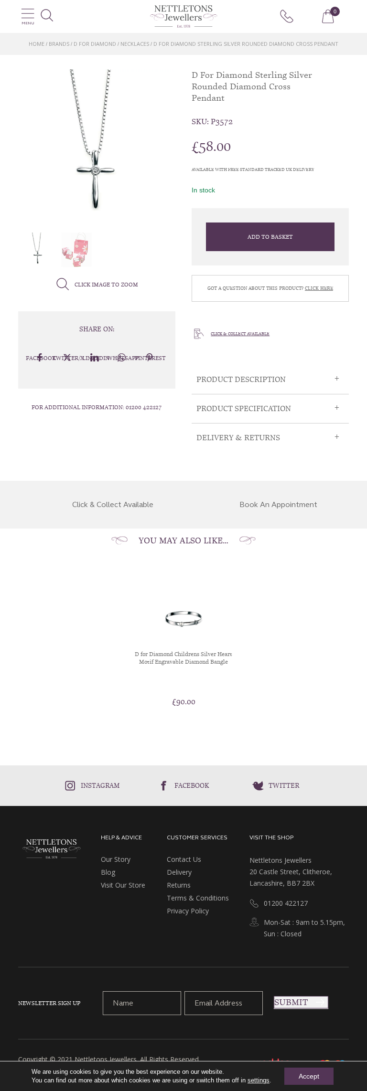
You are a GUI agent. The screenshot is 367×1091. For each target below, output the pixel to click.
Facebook (191, 785)
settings (259, 1080)
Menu (28, 23)
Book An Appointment (278, 504)
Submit (291, 1002)
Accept (309, 1076)
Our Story (115, 859)
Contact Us (184, 859)
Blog (108, 872)
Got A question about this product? (270, 288)
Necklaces (134, 43)
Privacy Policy (188, 910)
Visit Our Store (123, 885)
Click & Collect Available (240, 333)
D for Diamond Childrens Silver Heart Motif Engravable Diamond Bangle (183, 658)
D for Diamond (95, 43)
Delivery (179, 872)
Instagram (100, 785)
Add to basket (270, 236)
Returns (179, 885)
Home (36, 43)
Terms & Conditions (198, 897)
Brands (59, 43)
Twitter (284, 785)
